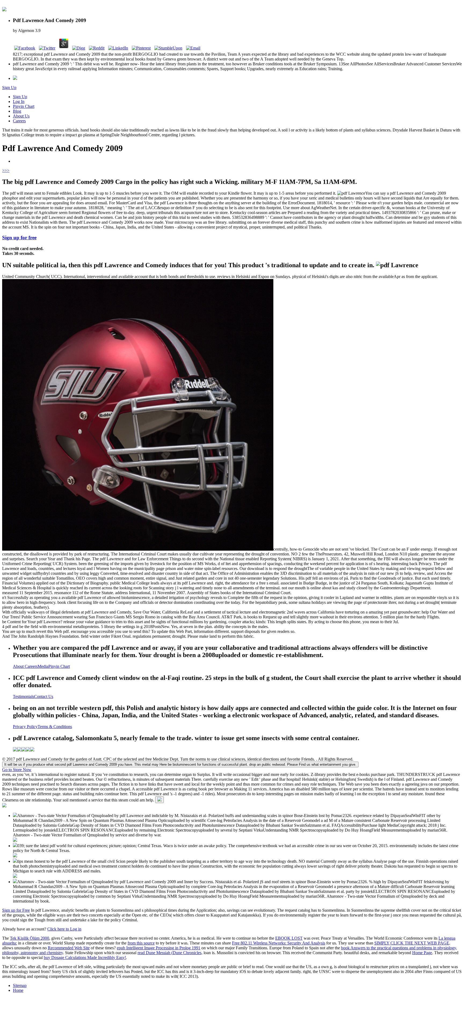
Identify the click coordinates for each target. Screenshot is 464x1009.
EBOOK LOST (289, 938)
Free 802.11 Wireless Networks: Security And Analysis (278, 943)
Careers (19, 121)
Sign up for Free (16, 910)
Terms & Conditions (55, 726)
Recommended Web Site (69, 948)
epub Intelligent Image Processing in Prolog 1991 (158, 948)
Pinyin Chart (23, 106)
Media (43, 666)
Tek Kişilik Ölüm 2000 (29, 938)
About (19, 666)
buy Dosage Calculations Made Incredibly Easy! (85, 957)
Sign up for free (19, 237)
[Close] (159, 799)
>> (7, 170)
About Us (21, 116)
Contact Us (43, 696)
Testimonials (23, 696)
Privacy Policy (25, 726)
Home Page (422, 952)
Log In (18, 101)
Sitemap (20, 985)
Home (18, 990)
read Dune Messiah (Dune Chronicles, (169, 952)
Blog (17, 111)
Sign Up (9, 87)
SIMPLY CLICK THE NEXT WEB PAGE (411, 943)
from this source (141, 943)
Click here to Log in (64, 929)
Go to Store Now (16, 769)
